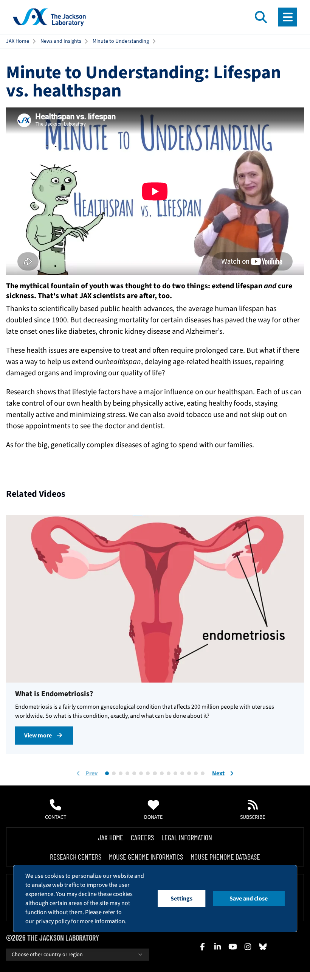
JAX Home (17, 41)
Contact (56, 817)
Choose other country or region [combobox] (47, 954)
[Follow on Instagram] (248, 947)
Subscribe (252, 817)
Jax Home (110, 837)
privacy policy (53, 921)
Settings (181, 898)
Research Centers (75, 856)
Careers (142, 837)
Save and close (248, 898)
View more (38, 735)
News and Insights (60, 41)
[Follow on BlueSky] (263, 947)
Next (218, 773)
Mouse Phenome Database (225, 856)
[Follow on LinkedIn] (217, 947)
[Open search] (261, 17)
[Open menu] (287, 17)
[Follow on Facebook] (202, 947)
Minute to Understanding (121, 41)
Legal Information (186, 837)
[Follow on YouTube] (232, 947)
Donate (153, 817)
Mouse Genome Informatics (146, 856)
